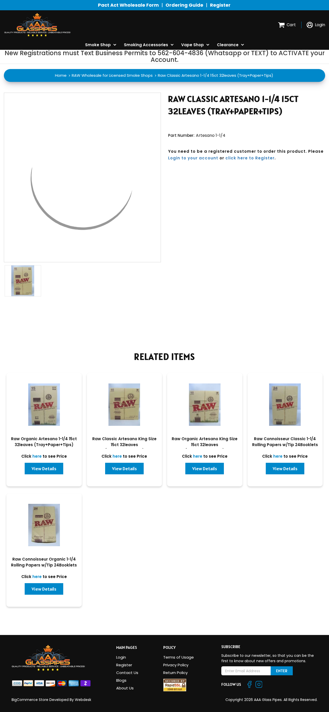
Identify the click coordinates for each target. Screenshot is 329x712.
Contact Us (127, 672)
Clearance (228, 44)
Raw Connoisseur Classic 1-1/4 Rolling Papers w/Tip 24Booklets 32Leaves (285, 444)
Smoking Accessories (146, 44)
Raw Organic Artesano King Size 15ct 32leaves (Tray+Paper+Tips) (204, 444)
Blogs (121, 680)
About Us (125, 688)
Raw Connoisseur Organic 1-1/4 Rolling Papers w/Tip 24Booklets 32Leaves (44, 565)
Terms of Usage (178, 657)
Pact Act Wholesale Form (128, 5)
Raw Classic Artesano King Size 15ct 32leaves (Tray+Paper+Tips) (124, 444)
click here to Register (250, 158)
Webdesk (83, 699)
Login (121, 657)
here (37, 456)
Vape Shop (192, 44)
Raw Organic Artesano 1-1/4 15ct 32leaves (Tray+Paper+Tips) (44, 441)
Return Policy (175, 672)
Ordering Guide (184, 5)
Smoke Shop (98, 44)
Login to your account (193, 158)
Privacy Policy (175, 665)
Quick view (44, 407)
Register (220, 5)
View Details (44, 469)
